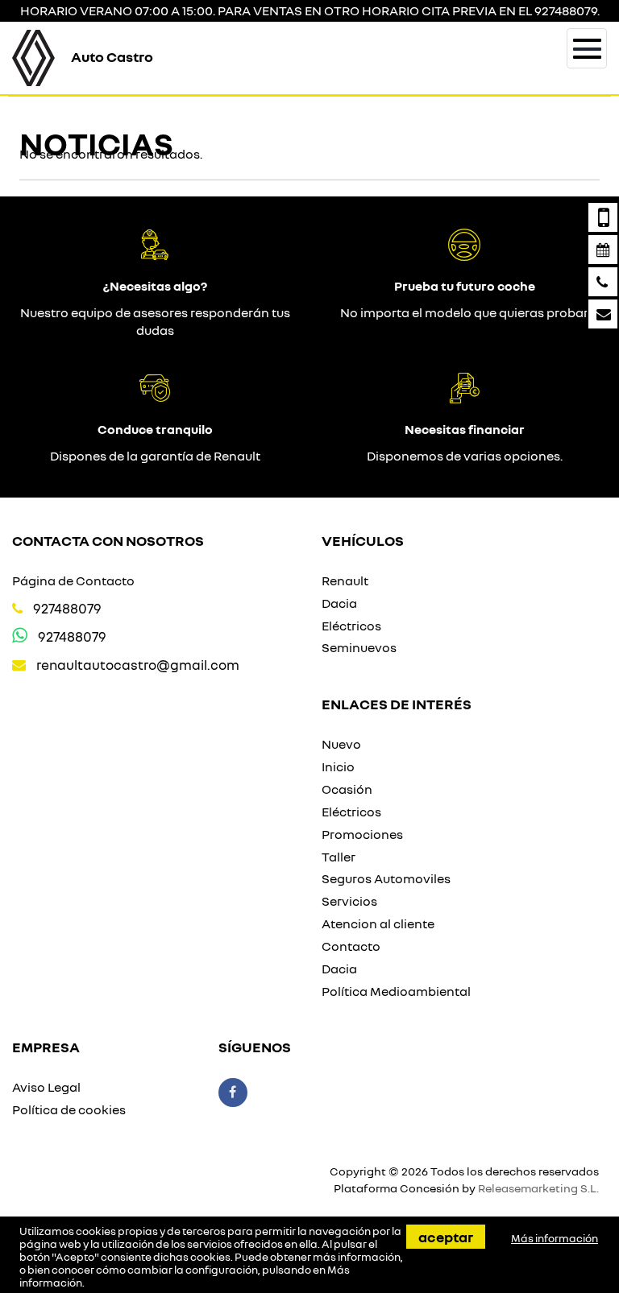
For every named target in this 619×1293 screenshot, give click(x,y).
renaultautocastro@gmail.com (137, 664)
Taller (338, 857)
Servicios (349, 901)
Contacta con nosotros (108, 540)
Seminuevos (359, 647)
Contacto (351, 946)
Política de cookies (69, 1109)
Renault (345, 580)
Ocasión (347, 789)
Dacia (339, 603)
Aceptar (445, 1236)
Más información (554, 1238)
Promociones (362, 834)
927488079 (67, 608)
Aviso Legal (46, 1087)
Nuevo (341, 744)
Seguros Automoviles (386, 878)
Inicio (338, 766)
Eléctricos (351, 626)
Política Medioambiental (396, 991)
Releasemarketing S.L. (538, 1188)
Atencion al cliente (378, 923)
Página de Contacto (73, 580)
